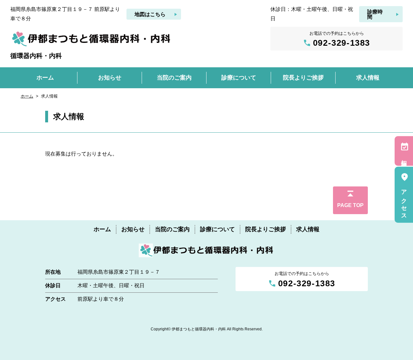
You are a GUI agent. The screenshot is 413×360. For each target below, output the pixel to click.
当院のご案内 (172, 229)
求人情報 (307, 229)
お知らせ (133, 229)
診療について (217, 229)
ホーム (27, 96)
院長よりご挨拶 (265, 229)
